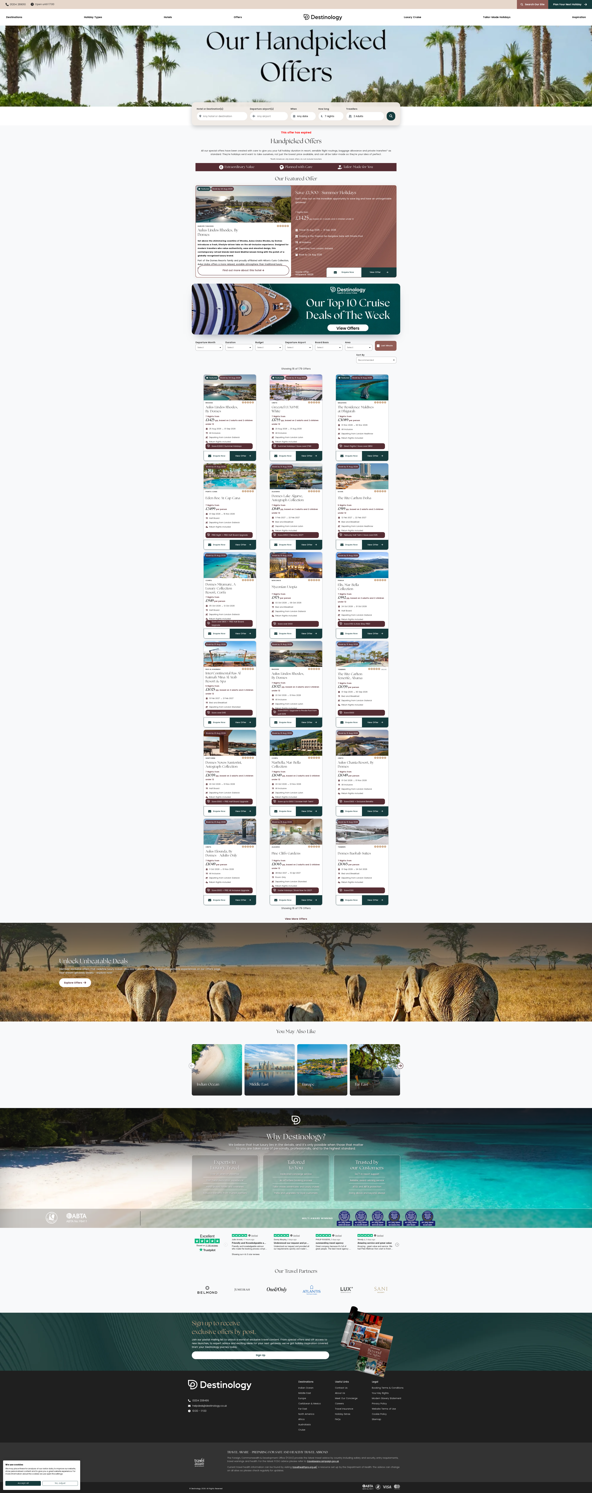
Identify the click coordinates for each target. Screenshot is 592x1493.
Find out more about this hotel (242, 270)
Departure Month (205, 342)
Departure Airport (295, 342)
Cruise (301, 1429)
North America (306, 1414)
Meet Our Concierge (346, 1398)
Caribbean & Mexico (309, 1403)
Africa (301, 1419)
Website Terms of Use (384, 1408)
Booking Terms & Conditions (387, 1387)
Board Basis (322, 342)
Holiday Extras (342, 1414)
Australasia (304, 1424)
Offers (238, 17)
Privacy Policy (379, 1403)
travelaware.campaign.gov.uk (323, 1461)
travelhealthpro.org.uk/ (304, 1467)
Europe (302, 1398)
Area (347, 342)
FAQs (338, 1419)
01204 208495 (200, 1400)
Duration (230, 342)
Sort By (360, 354)
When (293, 108)
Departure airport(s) (262, 108)
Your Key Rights (380, 1393)
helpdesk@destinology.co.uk (209, 1406)
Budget (259, 342)
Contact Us (341, 1387)
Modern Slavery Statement (386, 1398)
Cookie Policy (379, 1414)
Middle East (304, 1393)
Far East (302, 1408)
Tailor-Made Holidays (496, 17)
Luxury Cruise (412, 17)
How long (323, 108)
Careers (339, 1403)
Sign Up (260, 1355)
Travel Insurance (344, 1408)
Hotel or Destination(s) (210, 108)
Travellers (351, 108)
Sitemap (376, 1419)
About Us (340, 1393)
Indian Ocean (305, 1387)
